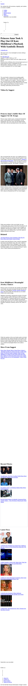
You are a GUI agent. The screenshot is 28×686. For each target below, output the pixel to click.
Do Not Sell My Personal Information (9, 684)
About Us (6, 678)
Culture (2, 50)
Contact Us (6, 679)
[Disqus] (14, 378)
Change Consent (23, 684)
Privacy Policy (7, 680)
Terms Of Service (8, 682)
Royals (5, 50)
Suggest (2, 3)
